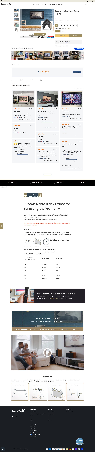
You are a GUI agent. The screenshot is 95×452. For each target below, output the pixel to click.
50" (62, 26)
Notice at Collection (33, 436)
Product (12, 182)
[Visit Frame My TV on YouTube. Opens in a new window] (16, 416)
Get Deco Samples (69, 411)
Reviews (82, 182)
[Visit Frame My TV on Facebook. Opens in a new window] (12, 416)
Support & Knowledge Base (35, 417)
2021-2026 (58, 31)
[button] (12, 55)
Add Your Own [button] (80, 48)
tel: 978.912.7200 (33, 411)
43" (59, 26)
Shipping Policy (33, 424)
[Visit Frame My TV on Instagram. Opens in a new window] (14, 416)
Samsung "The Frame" (56, 222)
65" (68, 26)
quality (13, 85)
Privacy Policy (32, 428)
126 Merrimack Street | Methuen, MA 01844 (38, 413)
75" (71, 26)
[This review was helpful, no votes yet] (78, 118)
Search (31, 415)
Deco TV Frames (51, 411)
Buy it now (75, 35)
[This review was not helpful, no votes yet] (56, 128)
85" (74, 26)
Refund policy (32, 426)
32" (56, 26)
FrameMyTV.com (54, 298)
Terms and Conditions (34, 430)
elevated (24, 85)
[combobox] (27, 80)
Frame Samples (51, 413)
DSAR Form (32, 432)
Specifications (35, 182)
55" (65, 26)
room (29, 85)
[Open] (3, 449)
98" (76, 26)
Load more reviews (47, 175)
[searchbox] (15, 80)
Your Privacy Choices (36, 434)
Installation (59, 182)
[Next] (53, 20)
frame (17, 85)
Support (49, 417)
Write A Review (77, 72)
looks (21, 85)
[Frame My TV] (6, 4)
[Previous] (21, 20)
